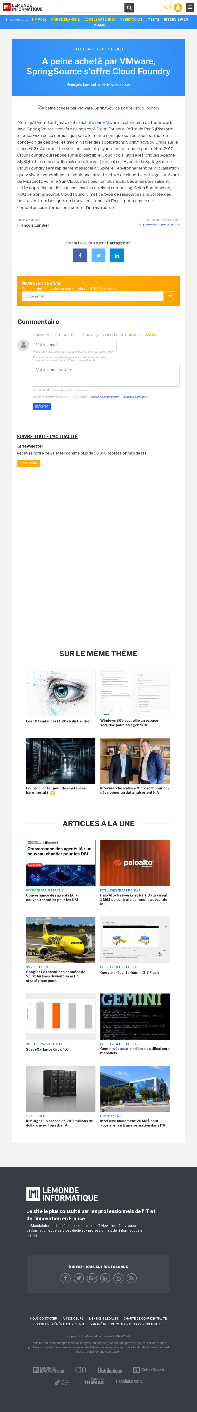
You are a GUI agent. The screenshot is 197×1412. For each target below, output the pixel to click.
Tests (153, 19)
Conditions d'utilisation (134, 396)
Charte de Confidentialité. (82, 360)
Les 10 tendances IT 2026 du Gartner (58, 721)
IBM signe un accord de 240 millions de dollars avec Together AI (59, 1123)
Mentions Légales (103, 1318)
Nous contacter (43, 1318)
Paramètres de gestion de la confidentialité (127, 1324)
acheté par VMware (100, 122)
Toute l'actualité (89, 49)
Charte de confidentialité (145, 1318)
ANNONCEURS (73, 1318)
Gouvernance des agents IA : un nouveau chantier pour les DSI (53, 897)
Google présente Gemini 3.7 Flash (129, 972)
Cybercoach (131, 19)
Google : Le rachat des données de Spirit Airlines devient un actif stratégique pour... (55, 976)
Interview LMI (177, 19)
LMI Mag (98, 25)
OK (170, 296)
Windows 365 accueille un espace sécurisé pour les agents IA (129, 722)
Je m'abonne (28, 463)
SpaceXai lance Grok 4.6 (47, 1049)
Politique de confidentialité (104, 396)
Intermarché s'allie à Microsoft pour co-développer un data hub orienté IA (134, 790)
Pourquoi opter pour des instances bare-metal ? (56, 790)
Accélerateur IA (100, 19)
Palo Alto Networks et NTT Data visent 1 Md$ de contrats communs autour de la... (134, 899)
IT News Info (107, 1226)
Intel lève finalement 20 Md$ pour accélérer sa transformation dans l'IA (132, 1123)
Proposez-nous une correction (159, 224)
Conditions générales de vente (59, 1324)
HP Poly (39, 19)
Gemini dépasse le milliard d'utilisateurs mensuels (135, 1051)
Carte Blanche (65, 19)
